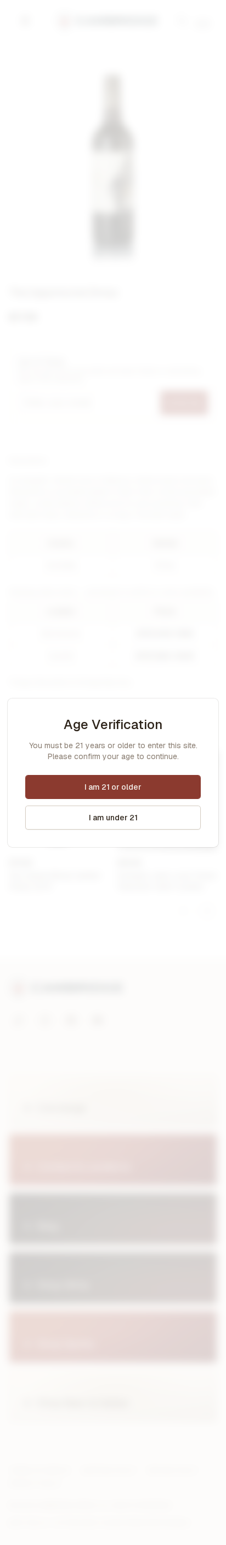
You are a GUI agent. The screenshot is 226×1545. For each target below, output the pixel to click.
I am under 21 (113, 818)
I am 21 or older (113, 787)
